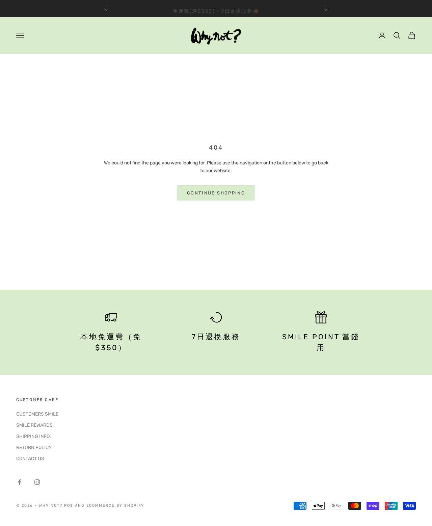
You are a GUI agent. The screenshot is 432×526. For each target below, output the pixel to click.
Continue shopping (216, 192)
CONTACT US (30, 459)
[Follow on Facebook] (19, 482)
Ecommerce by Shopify (115, 505)
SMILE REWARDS (34, 425)
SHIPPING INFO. (33, 436)
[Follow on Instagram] (37, 482)
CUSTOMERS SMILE (37, 414)
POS (68, 505)
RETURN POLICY (34, 447)
